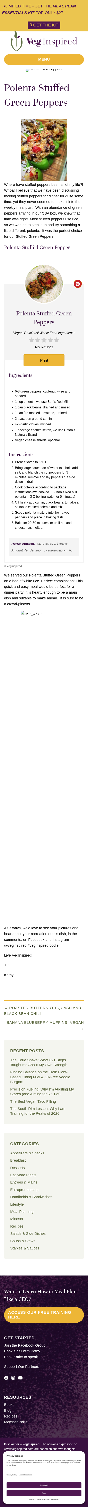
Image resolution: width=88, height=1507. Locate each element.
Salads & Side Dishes (28, 1233)
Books (9, 1405)
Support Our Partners (21, 1367)
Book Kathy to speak (21, 1357)
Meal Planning (22, 1212)
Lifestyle (17, 1204)
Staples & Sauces (24, 1248)
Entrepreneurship (24, 1190)
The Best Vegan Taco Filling (33, 1101)
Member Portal (16, 1422)
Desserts (17, 1168)
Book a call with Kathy (22, 1351)
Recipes (17, 1226)
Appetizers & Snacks (27, 1153)
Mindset (16, 1219)
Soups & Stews (22, 1241)
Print (44, 360)
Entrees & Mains (23, 1182)
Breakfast (18, 1160)
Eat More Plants (23, 1175)
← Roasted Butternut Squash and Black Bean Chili (42, 1011)
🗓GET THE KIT (44, 25)
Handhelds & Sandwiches (31, 1197)
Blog (7, 1410)
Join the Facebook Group (24, 1345)
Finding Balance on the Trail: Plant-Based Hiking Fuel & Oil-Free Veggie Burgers (40, 1077)
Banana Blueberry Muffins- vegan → (45, 1025)
